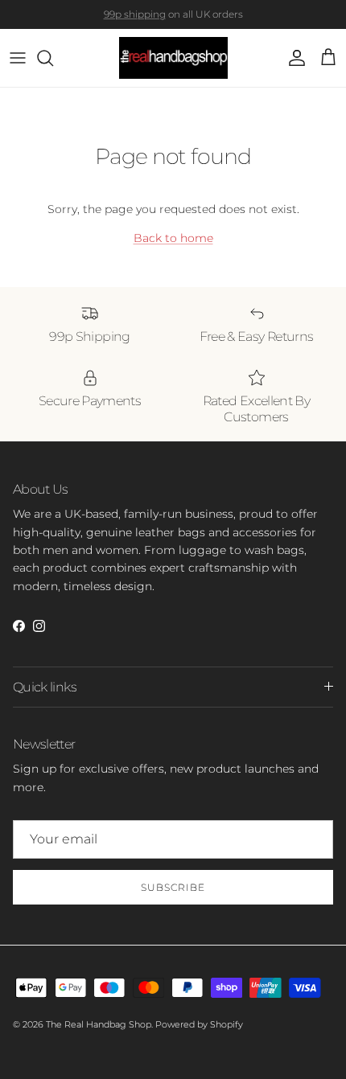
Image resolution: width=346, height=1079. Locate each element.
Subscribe (173, 887)
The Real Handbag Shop (98, 1024)
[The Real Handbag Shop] (173, 58)
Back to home (173, 238)
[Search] (53, 58)
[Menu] (17, 58)
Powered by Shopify (199, 1024)
